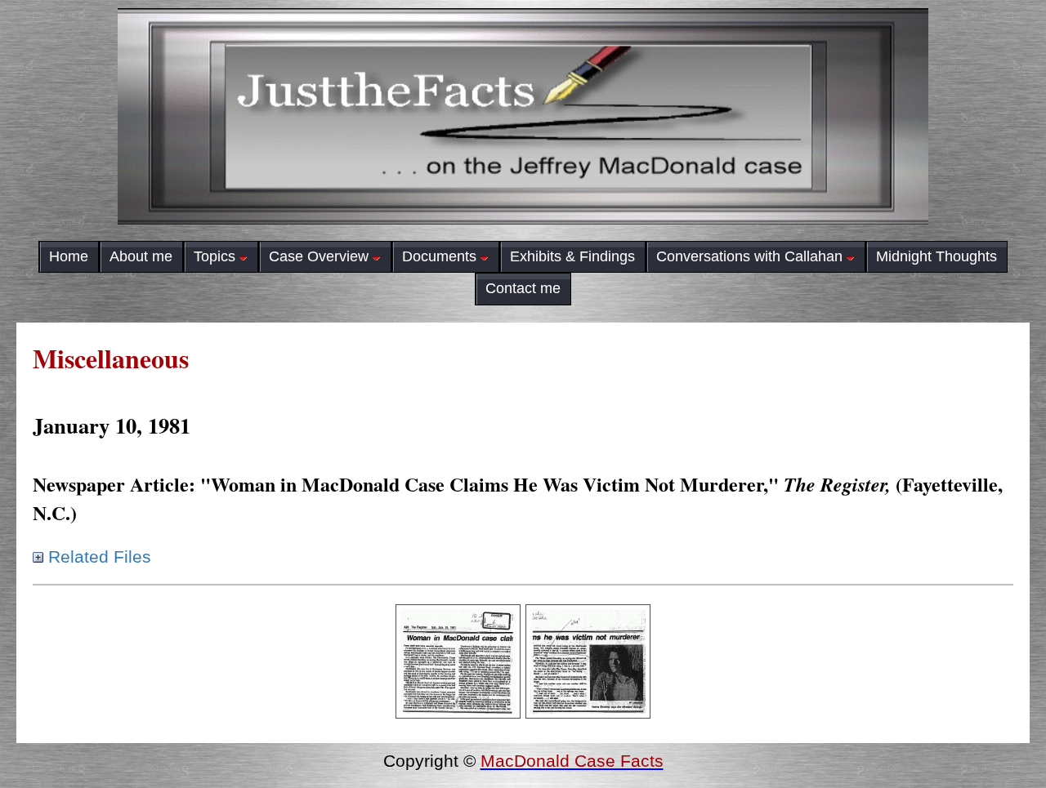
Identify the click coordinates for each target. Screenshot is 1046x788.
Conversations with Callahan (749, 256)
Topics (214, 256)
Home (68, 256)
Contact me (523, 288)
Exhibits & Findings (572, 256)
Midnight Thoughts (936, 256)
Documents (439, 256)
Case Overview (319, 256)
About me (141, 256)
